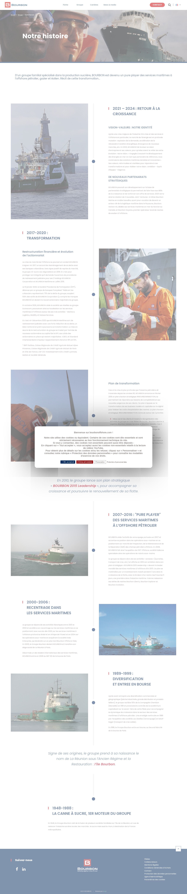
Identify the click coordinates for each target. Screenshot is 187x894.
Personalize (100, 462)
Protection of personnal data (117, 462)
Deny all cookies (85, 462)
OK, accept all (68, 462)
